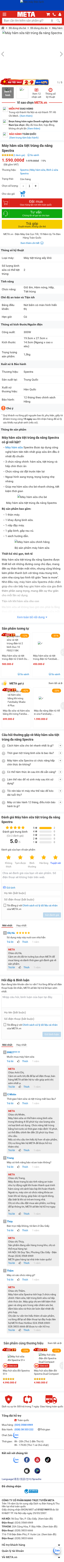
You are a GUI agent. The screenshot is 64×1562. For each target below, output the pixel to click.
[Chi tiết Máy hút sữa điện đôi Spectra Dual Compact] (48, 1358)
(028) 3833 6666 (23, 1530)
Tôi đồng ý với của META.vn (32, 907)
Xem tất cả (55, 683)
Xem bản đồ (45, 1518)
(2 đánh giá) (19, 155)
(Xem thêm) (26, 115)
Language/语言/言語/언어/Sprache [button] (21, 1479)
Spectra (24, 169)
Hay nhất (21, 925)
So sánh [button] (24, 674)
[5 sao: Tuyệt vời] (55, 857)
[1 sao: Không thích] (8, 857)
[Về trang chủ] (26, 14)
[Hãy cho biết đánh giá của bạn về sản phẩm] (32, 877)
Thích (25, 941)
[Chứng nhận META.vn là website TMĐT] (31, 1493)
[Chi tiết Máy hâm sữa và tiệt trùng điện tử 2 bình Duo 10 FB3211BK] (16, 643)
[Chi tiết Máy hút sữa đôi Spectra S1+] (16, 1358)
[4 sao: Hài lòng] (43, 857)
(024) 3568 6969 (23, 1424)
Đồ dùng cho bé (17, 28)
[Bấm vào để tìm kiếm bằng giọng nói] (52, 21)
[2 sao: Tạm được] (20, 857)
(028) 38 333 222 (23, 1429)
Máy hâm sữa (14, 447)
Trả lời (10, 941)
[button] (59, 54)
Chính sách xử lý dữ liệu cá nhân (40, 905)
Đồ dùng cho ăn (39, 28)
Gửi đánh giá (52, 914)
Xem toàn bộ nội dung (31, 617)
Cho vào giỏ (8, 193)
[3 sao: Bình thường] (32, 857)
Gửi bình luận (51, 1034)
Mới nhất (7, 925)
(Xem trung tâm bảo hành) (24, 137)
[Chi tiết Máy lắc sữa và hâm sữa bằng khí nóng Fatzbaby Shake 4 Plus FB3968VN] (16, 700)
